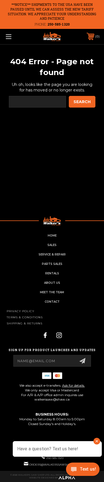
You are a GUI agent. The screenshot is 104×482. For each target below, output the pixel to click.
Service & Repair (52, 254)
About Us (52, 283)
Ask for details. (73, 385)
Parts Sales (52, 264)
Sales (52, 245)
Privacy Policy (20, 311)
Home (52, 235)
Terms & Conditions (25, 317)
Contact (52, 302)
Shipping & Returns (24, 323)
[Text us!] (83, 470)
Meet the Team (52, 292)
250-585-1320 (58, 24)
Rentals (52, 273)
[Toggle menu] (15, 36)
